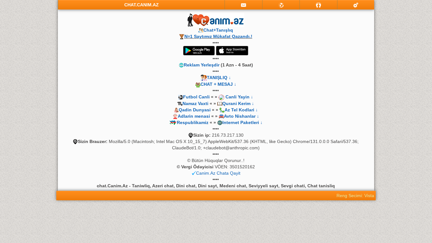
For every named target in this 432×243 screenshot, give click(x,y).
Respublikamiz (192, 122)
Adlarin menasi (194, 116)
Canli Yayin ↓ (239, 96)
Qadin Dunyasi (195, 109)
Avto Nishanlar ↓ (241, 116)
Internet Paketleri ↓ (242, 122)
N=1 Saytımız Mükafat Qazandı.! (218, 36)
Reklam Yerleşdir (201, 64)
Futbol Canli (196, 96)
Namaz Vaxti (196, 103)
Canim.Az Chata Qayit (218, 173)
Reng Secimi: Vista (355, 195)
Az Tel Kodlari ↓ (241, 109)
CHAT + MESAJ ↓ (218, 84)
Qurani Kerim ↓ (238, 103)
